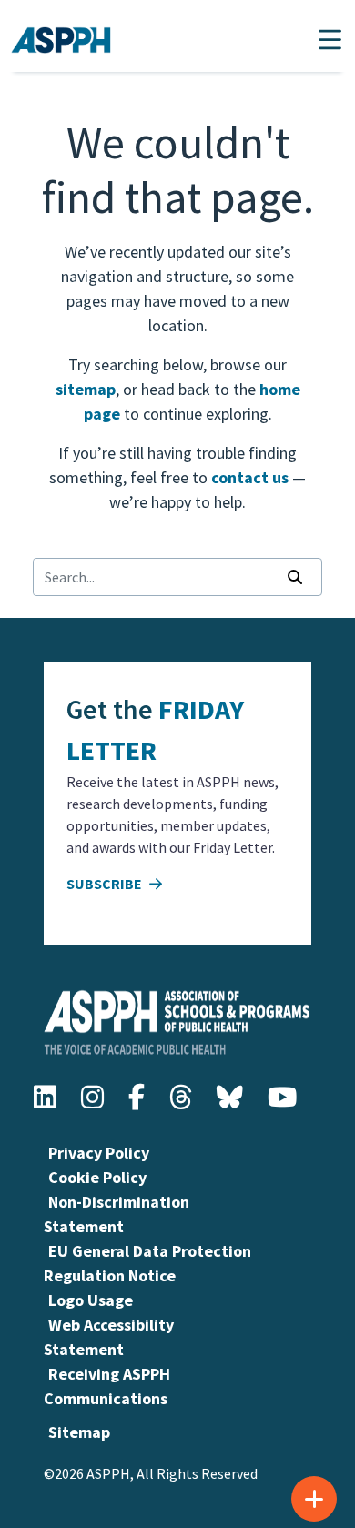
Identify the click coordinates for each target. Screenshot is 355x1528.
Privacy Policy (98, 1152)
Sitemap (79, 1432)
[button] (330, 40)
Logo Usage (90, 1300)
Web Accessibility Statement (109, 1337)
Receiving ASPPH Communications (107, 1386)
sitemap (86, 389)
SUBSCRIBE (105, 884)
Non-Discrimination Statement (116, 1214)
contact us (250, 477)
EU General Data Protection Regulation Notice (147, 1263)
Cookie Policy (97, 1177)
